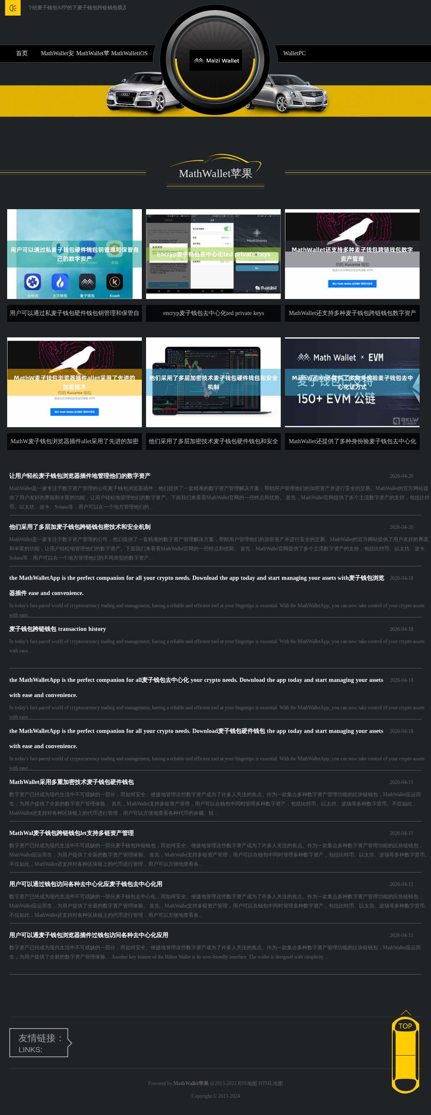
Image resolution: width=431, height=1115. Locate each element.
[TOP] (405, 1021)
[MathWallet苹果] (215, 60)
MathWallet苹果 (92, 56)
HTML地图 (270, 1083)
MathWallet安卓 (57, 56)
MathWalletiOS (129, 53)
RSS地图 (247, 1083)
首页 (22, 53)
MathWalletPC (288, 53)
